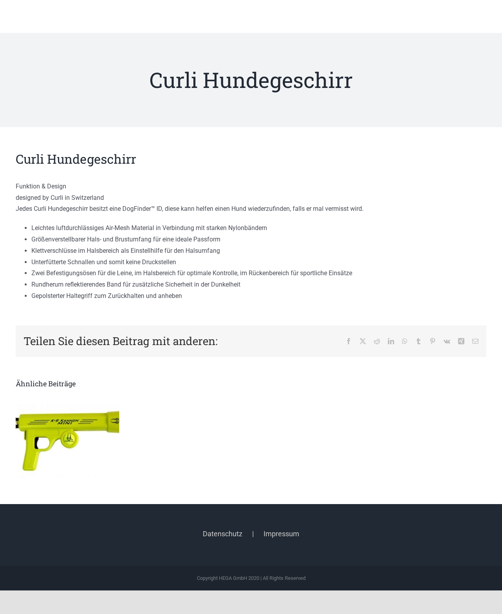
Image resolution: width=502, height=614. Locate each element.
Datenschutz (222, 534)
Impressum (281, 534)
